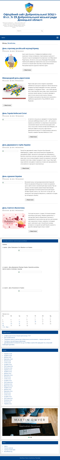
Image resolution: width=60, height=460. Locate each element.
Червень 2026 (8, 353)
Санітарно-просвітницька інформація (14, 341)
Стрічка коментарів (9, 449)
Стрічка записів (8, 448)
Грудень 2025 (8, 364)
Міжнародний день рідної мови (16, 78)
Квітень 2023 (7, 389)
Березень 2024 (8, 375)
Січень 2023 (7, 395)
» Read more (27, 70)
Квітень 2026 (7, 357)
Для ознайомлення (9, 337)
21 (19, 323)
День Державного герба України (16, 145)
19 (3, 323)
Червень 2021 (8, 403)
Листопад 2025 (8, 366)
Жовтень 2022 (8, 400)
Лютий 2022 (7, 402)
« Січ (3, 327)
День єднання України (12, 176)
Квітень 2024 (7, 373)
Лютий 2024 (7, 377)
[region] (30, 423)
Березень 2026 (8, 359)
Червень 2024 (8, 370)
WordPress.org (8, 451)
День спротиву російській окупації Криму (20, 48)
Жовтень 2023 (8, 384)
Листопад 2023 (8, 382)
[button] (5, 422)
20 (11, 323)
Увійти (6, 446)
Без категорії (20, 51)
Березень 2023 (8, 391)
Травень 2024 (8, 371)
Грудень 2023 (8, 380)
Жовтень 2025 (8, 368)
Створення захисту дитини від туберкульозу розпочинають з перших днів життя (27, 339)
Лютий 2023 (7, 393)
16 (35, 321)
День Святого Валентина (13, 208)
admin (13, 51)
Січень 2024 (7, 378)
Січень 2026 (7, 362)
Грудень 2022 (8, 396)
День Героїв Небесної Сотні (14, 113)
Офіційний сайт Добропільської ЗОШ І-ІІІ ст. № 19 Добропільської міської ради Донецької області (30, 17)
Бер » (7, 327)
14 (19, 321)
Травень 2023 (8, 387)
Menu (3, 37)
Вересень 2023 (8, 386)
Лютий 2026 (7, 361)
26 (3, 325)
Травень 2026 (8, 355)
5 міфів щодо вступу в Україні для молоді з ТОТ (17, 335)
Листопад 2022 (8, 398)
